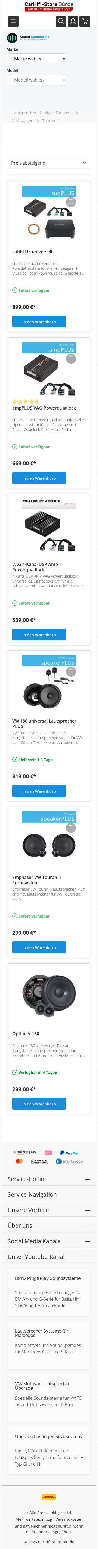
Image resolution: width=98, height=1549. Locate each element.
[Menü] (13, 21)
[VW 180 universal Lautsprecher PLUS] (49, 682)
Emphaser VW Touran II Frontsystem (36, 880)
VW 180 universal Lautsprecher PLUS (44, 723)
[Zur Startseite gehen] (49, 7)
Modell (13, 70)
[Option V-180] (49, 995)
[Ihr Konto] (73, 21)
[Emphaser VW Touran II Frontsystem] (49, 838)
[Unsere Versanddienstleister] (49, 1495)
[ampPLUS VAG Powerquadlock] (49, 369)
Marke (12, 49)
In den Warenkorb (39, 321)
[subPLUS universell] (49, 213)
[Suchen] (61, 21)
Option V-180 (25, 1034)
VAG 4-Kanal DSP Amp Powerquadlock (35, 567)
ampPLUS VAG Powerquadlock (44, 408)
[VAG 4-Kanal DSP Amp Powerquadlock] (49, 525)
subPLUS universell (32, 252)
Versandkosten (69, 1519)
